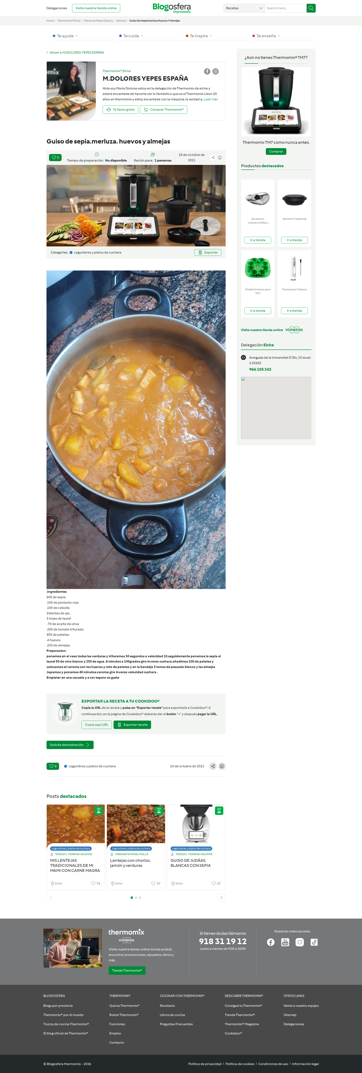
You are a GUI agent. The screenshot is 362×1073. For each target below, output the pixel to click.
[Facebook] (270, 942)
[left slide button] (51, 897)
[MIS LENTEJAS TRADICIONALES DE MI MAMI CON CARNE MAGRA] (76, 829)
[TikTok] (314, 942)
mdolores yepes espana (98, 20)
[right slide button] (221, 897)
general (121, 20)
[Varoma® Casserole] (294, 197)
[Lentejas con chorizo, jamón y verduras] (136, 829)
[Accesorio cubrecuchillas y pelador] (257, 197)
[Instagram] (299, 942)
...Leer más (210, 99)
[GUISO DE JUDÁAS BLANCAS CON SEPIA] (196, 829)
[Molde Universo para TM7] (257, 268)
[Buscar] (311, 8)
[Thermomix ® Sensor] (294, 268)
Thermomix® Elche (68, 20)
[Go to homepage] (172, 8)
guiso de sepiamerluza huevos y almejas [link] (154, 20)
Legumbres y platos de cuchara (71, 848)
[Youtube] (285, 942)
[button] (244, 8)
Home (50, 20)
